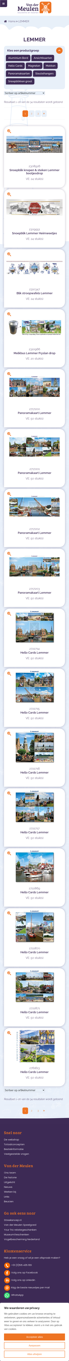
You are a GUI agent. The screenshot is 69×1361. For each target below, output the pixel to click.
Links (6, 1196)
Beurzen (8, 1201)
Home (12, 21)
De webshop (11, 1139)
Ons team (10, 1172)
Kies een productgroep (23, 50)
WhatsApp (17, 1295)
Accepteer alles (34, 1337)
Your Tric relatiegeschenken (20, 1229)
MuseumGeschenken (16, 1234)
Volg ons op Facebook (24, 1272)
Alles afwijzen (34, 1354)
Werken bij (10, 1191)
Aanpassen (34, 1345)
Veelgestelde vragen (16, 1154)
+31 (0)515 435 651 (21, 1265)
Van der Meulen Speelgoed (20, 1224)
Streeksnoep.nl (13, 1220)
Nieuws (8, 1187)
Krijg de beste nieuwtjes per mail (30, 1287)
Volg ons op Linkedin (23, 1280)
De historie (10, 1177)
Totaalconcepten (14, 1144)
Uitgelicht (9, 1182)
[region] (34, 1332)
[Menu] (3, 3)
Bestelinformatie (14, 1149)
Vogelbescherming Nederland (22, 1239)
